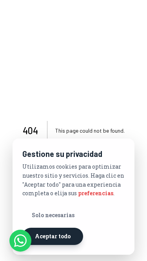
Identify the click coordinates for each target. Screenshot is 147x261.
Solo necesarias (53, 215)
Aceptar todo (53, 236)
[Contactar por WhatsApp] (20, 241)
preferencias (95, 193)
